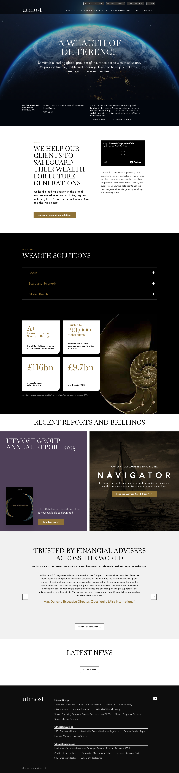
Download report (50, 522)
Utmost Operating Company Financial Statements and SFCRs (82, 714)
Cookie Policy (125, 704)
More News (89, 669)
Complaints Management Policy (96, 753)
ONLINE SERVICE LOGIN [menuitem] (94, 4)
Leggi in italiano (97, 120)
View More (48, 112)
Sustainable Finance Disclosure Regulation (100, 731)
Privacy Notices (61, 709)
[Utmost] (32, 10)
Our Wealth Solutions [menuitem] (93, 10)
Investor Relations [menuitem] (120, 10)
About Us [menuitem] (70, 10)
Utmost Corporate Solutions (128, 714)
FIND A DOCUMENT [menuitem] (135, 4)
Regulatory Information (90, 704)
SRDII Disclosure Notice (65, 731)
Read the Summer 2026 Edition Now (134, 493)
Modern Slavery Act (82, 709)
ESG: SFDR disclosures (91, 758)
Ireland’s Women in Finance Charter (70, 736)
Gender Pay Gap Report (135, 731)
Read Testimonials (89, 626)
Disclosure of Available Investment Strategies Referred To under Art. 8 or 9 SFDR (92, 748)
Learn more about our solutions (54, 215)
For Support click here (121, 120)
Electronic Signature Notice (128, 753)
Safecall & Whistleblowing (108, 709)
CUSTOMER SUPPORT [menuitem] (115, 4)
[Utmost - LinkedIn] (155, 698)
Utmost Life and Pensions (66, 719)
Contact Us (110, 704)
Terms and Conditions (64, 704)
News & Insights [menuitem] (144, 10)
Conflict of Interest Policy (66, 753)
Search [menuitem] (151, 4)
